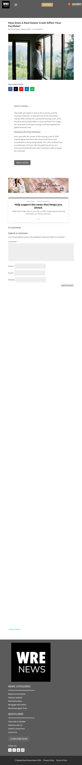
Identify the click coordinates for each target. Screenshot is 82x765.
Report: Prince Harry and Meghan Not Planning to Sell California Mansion (39, 510)
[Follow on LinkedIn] (18, 750)
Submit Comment (67, 285)
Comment (13, 241)
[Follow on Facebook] (10, 750)
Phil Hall (16, 344)
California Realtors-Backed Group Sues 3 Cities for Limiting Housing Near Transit (39, 454)
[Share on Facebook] (10, 89)
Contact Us (12, 732)
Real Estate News (15, 701)
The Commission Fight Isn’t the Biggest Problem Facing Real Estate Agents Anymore (38, 398)
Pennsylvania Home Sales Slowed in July (33, 620)
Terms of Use (61, 760)
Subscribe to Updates (17, 721)
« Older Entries (14, 629)
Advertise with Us (15, 725)
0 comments (38, 29)
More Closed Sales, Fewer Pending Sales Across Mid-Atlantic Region (40, 342)
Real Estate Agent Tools (17, 708)
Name (11, 266)
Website (11, 280)
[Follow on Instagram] (22, 750)
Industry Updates (15, 697)
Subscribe (47, 5)
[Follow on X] (14, 750)
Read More (22, 162)
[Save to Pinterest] (21, 89)
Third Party (15, 29)
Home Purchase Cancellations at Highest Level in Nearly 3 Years (39, 566)
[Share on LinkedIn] (27, 89)
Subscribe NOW (18, 738)
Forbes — (26, 106)
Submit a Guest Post (16, 728)
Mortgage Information (17, 705)
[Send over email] (32, 89)
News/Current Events (16, 694)
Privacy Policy (48, 760)
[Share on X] (16, 89)
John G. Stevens (19, 400)
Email (11, 273)
